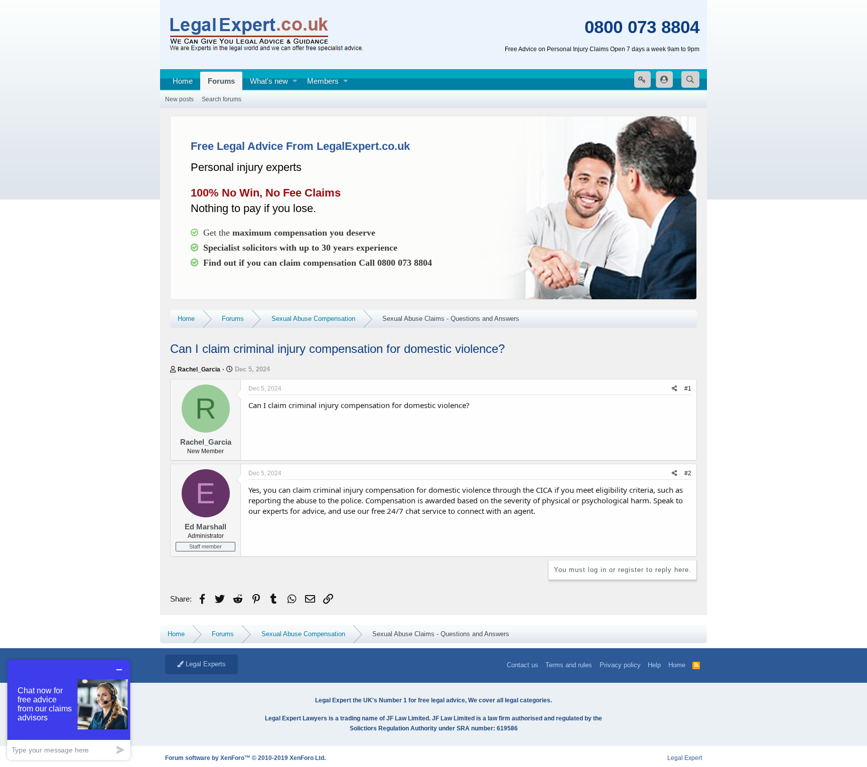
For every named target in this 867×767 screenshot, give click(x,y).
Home (183, 81)
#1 (687, 388)
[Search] (690, 79)
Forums (221, 81)
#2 (687, 473)
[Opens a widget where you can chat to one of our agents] (69, 709)
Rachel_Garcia (199, 369)
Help (654, 665)
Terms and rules (568, 665)
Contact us (522, 665)
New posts (179, 99)
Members (323, 81)
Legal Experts (205, 664)
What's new (269, 81)
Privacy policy (620, 665)
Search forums (221, 99)
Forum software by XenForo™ (245, 757)
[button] (295, 81)
